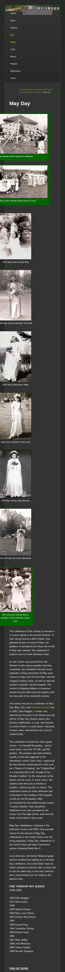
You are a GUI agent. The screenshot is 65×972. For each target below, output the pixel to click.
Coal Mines (13, 53)
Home (13, 13)
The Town (13, 38)
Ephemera (15, 71)
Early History (13, 24)
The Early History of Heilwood (30, 90)
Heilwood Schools (34, 92)
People (13, 64)
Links (13, 78)
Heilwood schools (40, 707)
